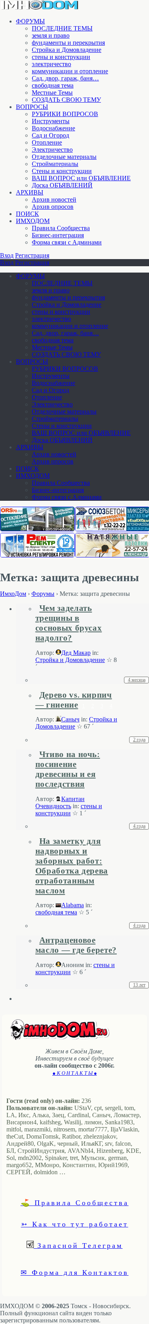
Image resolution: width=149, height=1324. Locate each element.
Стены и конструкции (62, 171)
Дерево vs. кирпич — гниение (73, 700)
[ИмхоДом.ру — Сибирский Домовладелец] (39, 7)
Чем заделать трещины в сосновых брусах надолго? (68, 623)
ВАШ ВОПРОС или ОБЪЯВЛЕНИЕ (81, 178)
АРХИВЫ (29, 192)
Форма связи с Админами (67, 242)
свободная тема (53, 85)
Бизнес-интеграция (58, 235)
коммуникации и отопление (70, 71)
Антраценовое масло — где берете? (76, 945)
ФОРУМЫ (30, 21)
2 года (139, 739)
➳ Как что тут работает (74, 1224)
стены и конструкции (61, 56)
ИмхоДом (13, 593)
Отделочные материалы (64, 156)
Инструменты (51, 121)
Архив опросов (53, 206)
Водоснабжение (53, 128)
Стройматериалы (55, 163)
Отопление (47, 142)
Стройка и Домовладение (66, 49)
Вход (7, 255)
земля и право (51, 35)
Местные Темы (52, 92)
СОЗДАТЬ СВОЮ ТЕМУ (66, 99)
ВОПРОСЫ (32, 106)
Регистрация (32, 255)
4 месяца (136, 680)
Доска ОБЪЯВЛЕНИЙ (62, 185)
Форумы (42, 593)
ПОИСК (27, 213)
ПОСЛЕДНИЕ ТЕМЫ (62, 28)
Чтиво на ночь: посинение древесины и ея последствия (67, 769)
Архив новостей (54, 199)
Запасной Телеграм (78, 1245)
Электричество (52, 149)
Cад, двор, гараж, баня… (65, 78)
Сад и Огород (50, 135)
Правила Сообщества (61, 228)
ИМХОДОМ (33, 220)
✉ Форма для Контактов (75, 1272)
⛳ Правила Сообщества (75, 1202)
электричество (51, 64)
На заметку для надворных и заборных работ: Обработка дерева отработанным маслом (71, 865)
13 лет (139, 985)
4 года (139, 826)
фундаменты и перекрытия (68, 42)
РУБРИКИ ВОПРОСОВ (65, 114)
